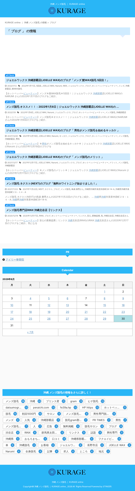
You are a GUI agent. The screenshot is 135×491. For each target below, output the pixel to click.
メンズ (121, 86)
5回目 (38, 86)
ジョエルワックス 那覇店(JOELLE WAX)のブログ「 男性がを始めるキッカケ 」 (63, 130)
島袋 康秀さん (77, 189)
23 (123, 312)
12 (49, 305)
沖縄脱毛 (27, 445)
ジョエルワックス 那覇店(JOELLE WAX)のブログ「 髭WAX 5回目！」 (57, 80)
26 (49, 318)
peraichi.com (43, 407)
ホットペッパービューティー (105, 86)
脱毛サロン (94, 426)
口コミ (58, 438)
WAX (65, 86)
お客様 (47, 445)
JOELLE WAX (48, 86)
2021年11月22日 (30, 189)
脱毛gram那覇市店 (76, 420)
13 (67, 305)
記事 (52, 451)
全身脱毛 (33, 451)
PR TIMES (101, 420)
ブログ (88, 86)
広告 (52, 426)
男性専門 (114, 432)
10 (11, 305)
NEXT (41, 189)
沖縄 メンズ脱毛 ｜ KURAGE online (67, 482)
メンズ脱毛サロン (16, 426)
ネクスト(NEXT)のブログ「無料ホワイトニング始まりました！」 (52, 183)
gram (76, 401)
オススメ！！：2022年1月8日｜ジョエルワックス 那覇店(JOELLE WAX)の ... (62, 106)
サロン (53, 413)
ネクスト (49, 189)
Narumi (58, 86)
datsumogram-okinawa (17, 407)
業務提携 (96, 215)
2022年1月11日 (28, 86)
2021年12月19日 (30, 136)
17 (12, 312)
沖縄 (95, 93)
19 (49, 312)
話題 (96, 432)
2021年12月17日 (30, 162)
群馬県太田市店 (52, 432)
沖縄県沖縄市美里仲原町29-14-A (99, 189)
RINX (41, 215)
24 (12, 318)
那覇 (100, 93)
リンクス (82, 215)
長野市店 (95, 445)
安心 (89, 215)
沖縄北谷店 (109, 215)
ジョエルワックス (76, 86)
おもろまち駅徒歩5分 (36, 438)
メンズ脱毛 (110, 112)
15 (104, 305)
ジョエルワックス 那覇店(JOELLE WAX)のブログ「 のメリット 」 (55, 156)
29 (104, 318)
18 (30, 312)
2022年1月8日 (27, 112)
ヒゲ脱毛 (96, 401)
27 (67, 318)
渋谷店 (12, 432)
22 (104, 312)
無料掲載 (71, 426)
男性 (18, 139)
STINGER (107, 486)
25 (30, 318)
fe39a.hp (68, 407)
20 (67, 312)
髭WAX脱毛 (17, 89)
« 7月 (30, 332)
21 (86, 312)
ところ (86, 451)
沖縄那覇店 (121, 112)
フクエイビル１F (109, 438)
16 (123, 305)
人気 (30, 420)
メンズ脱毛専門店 (76, 413)
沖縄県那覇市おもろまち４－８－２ (82, 438)
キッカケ (63, 136)
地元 (104, 451)
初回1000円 (31, 413)
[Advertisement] (67, 53)
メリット (113, 162)
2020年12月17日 (30, 215)
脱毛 (11, 413)
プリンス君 (55, 401)
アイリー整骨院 (15, 259)
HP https (90, 407)
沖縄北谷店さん (122, 215)
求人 (68, 451)
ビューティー (30, 93)
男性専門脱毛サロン (105, 413)
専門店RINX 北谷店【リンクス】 (34, 210)
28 (86, 318)
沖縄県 (12, 438)
